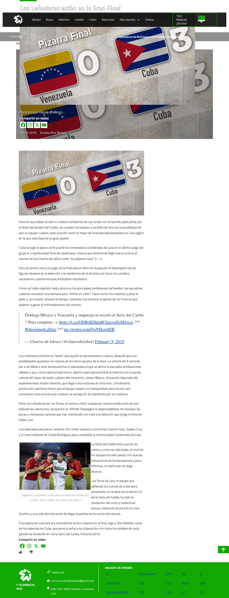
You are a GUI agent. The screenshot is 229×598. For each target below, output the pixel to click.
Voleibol (79, 20)
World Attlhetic (147, 574)
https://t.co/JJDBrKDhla (80, 322)
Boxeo (49, 20)
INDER (185, 583)
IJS (200, 574)
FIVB (169, 583)
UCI (184, 592)
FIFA (141, 583)
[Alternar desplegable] (138, 19)
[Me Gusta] (20, 552)
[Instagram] (30, 125)
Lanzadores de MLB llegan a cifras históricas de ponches (130, 37)
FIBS (141, 592)
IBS (184, 574)
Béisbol (36, 20)
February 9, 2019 (109, 341)
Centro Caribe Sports (117, 592)
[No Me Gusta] (31, 552)
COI (108, 574)
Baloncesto (108, 20)
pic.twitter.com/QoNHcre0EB (89, 329)
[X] (37, 125)
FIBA (169, 592)
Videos (149, 19)
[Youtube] (44, 125)
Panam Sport (113, 583)
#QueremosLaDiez (40, 329)
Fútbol (92, 20)
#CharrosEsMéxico (117, 322)
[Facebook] (23, 125)
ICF (201, 592)
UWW (202, 583)
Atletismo (64, 20)
